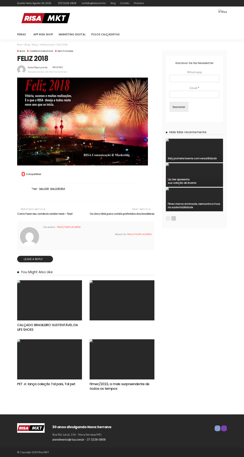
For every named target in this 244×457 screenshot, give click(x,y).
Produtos (139, 3)
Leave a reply (33, 259)
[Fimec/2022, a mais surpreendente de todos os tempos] (122, 340)
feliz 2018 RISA (57, 188)
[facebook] (219, 3)
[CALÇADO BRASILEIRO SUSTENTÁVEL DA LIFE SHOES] (49, 281)
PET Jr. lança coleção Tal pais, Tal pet (46, 384)
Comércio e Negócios (41, 51)
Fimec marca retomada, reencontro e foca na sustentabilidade (194, 205)
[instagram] (224, 3)
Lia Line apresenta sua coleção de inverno (182, 181)
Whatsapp (194, 72)
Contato (124, 3)
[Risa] (31, 427)
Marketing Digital (72, 34)
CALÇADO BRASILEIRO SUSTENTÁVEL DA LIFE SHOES (47, 327)
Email (194, 88)
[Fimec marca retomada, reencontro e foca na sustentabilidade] (194, 189)
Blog (113, 3)
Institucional (65, 51)
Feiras (21, 34)
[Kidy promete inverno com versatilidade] (194, 140)
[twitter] (48, 234)
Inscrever (179, 107)
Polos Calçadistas (105, 34)
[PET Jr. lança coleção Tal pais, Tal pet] (49, 340)
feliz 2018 (44, 188)
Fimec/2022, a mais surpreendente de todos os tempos (119, 386)
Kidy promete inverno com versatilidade (192, 158)
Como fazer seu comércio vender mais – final (45, 214)
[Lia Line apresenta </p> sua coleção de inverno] (194, 164)
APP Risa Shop (43, 34)
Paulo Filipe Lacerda (37, 67)
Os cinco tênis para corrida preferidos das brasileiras (122, 214)
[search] (222, 34)
